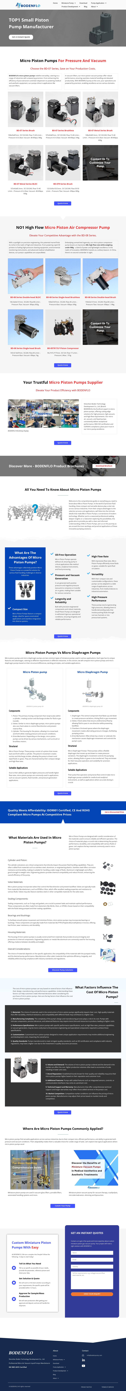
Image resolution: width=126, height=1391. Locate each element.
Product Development (70, 7)
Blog (85, 7)
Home (55, 3)
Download (83, 3)
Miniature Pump (68, 3)
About (93, 7)
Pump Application (97, 3)
